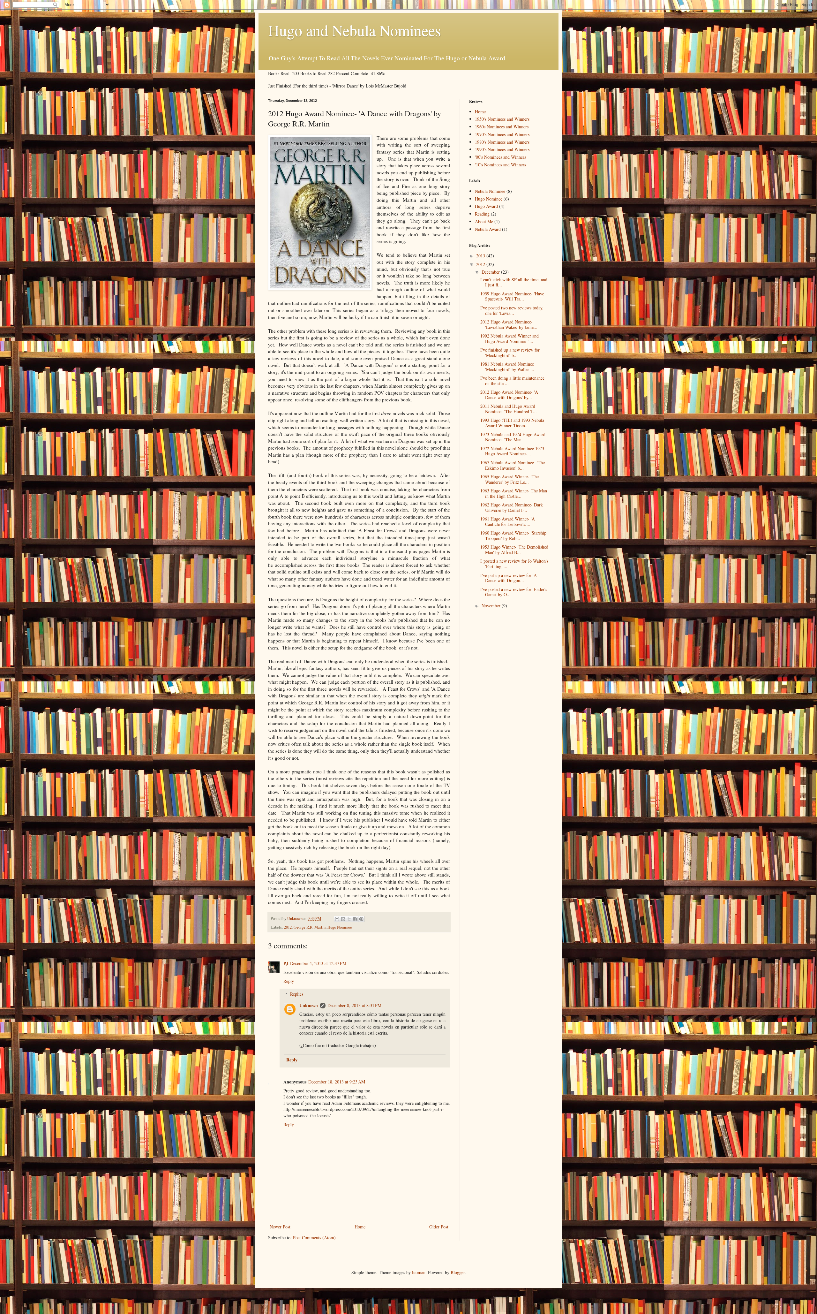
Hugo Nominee (339, 927)
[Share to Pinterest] (361, 919)
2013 (481, 256)
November (492, 606)
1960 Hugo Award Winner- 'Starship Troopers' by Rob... (513, 535)
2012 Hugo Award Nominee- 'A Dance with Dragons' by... (509, 394)
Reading (482, 214)
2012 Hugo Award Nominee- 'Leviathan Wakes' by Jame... (508, 324)
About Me (484, 221)
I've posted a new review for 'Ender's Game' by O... (513, 592)
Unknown (308, 1005)
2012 (288, 927)
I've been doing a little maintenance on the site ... (512, 380)
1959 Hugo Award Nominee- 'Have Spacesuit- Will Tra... (512, 296)
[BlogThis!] (343, 919)
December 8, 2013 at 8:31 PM (354, 1005)
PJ (285, 963)
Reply (288, 981)
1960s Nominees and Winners (501, 127)
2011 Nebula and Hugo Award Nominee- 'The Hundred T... (508, 408)
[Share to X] (349, 919)
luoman (418, 1272)
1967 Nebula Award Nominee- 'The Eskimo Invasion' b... (512, 465)
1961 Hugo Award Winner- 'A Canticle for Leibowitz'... (507, 521)
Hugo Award (486, 206)
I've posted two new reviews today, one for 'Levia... (511, 310)
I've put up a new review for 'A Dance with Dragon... (508, 578)
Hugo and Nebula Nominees (354, 30)
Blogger (458, 1272)
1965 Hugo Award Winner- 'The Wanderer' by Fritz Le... (509, 479)
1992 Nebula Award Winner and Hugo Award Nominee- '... (509, 338)
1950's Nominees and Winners (502, 119)
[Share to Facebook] (355, 919)
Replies (296, 994)
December (491, 272)
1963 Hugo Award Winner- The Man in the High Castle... (513, 493)
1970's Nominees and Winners (502, 134)
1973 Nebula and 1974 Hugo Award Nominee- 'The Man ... (512, 437)
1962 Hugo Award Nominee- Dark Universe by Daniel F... (511, 507)
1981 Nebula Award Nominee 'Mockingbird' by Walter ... (507, 366)
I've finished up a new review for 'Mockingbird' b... (510, 352)
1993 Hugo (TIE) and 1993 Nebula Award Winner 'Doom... (512, 423)
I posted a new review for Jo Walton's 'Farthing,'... (514, 563)
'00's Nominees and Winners (500, 157)
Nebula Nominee (490, 191)
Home (360, 1227)
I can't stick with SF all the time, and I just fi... (513, 282)
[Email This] (337, 919)
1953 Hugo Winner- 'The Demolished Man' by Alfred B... (514, 549)
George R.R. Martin (310, 927)
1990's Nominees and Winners (502, 149)
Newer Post (280, 1227)
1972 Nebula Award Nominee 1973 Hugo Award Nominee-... (512, 451)
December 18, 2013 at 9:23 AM (336, 1082)
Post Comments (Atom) (314, 1237)
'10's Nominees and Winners (500, 165)
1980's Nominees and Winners (502, 142)
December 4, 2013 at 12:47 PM (318, 963)
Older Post (438, 1227)
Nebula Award (488, 229)
